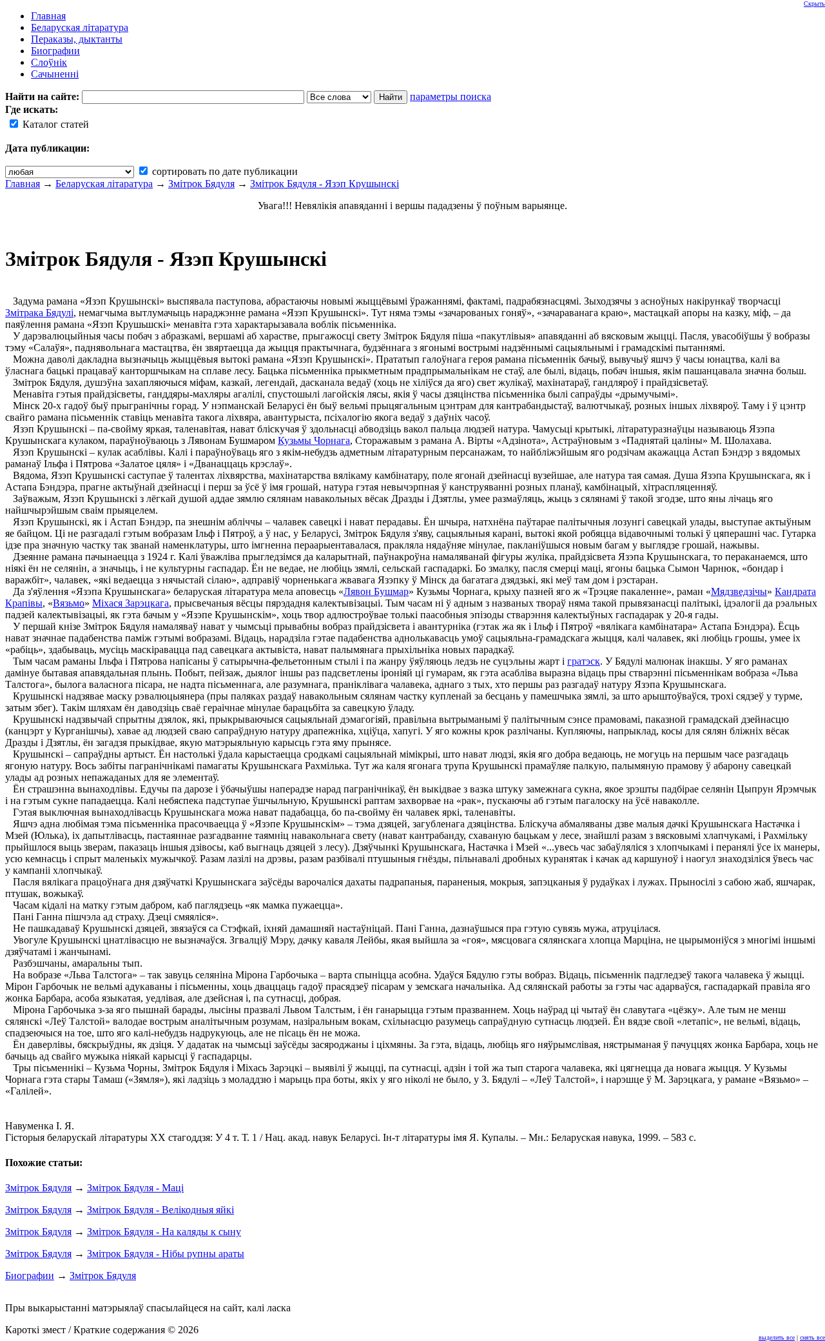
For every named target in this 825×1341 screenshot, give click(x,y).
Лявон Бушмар (376, 591)
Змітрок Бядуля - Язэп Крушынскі (324, 183)
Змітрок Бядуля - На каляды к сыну (164, 1231)
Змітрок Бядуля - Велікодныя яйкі (160, 1209)
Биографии (29, 1275)
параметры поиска (450, 96)
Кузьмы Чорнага (314, 440)
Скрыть (814, 3)
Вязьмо (68, 603)
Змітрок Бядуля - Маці (135, 1187)
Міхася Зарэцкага (130, 603)
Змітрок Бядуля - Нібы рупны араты (165, 1253)
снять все (812, 1337)
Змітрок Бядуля (201, 183)
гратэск (583, 661)
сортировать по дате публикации (224, 171)
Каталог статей (54, 124)
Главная (22, 183)
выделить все (777, 1337)
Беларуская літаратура (104, 183)
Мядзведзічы (739, 591)
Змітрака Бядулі (39, 312)
